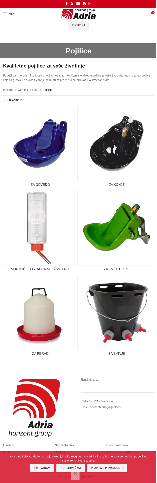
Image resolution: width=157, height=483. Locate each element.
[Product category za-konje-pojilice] (117, 147)
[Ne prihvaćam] (75, 475)
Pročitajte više (100, 80)
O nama (8, 445)
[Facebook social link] (66, 4)
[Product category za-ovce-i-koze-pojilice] (117, 232)
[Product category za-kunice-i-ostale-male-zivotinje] (40, 232)
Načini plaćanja (64, 445)
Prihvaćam (42, 467)
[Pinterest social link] (84, 4)
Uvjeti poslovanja (117, 445)
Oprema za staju (28, 90)
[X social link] (72, 4)
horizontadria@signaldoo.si (106, 407)
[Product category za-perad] (40, 316)
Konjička (78, 25)
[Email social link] (78, 4)
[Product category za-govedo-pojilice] (40, 147)
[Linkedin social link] (90, 4)
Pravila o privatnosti (107, 467)
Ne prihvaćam (71, 467)
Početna (8, 90)
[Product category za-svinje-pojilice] (117, 316)
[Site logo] (78, 13)
